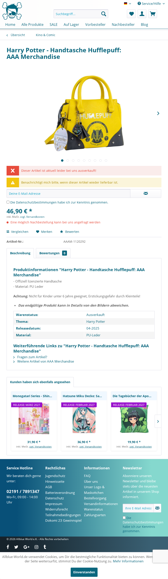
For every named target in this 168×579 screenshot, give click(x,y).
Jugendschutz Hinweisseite (55, 479)
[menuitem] (81, 13)
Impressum (53, 504)
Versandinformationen (101, 504)
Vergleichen (19, 232)
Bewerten (71, 232)
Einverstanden (84, 572)
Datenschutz (54, 498)
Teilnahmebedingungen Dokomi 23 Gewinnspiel (63, 518)
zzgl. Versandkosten (32, 217)
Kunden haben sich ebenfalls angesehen (40, 382)
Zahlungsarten (95, 515)
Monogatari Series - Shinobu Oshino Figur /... (35, 396)
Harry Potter (95, 321)
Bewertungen (52, 253)
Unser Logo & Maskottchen (94, 490)
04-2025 (92, 328)
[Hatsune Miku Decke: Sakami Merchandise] (84, 419)
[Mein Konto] (142, 13)
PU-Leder (93, 335)
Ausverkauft (95, 314)
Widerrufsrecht (56, 509)
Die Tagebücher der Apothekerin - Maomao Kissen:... (135, 396)
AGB (48, 487)
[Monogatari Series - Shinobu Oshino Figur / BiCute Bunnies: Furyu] (34, 419)
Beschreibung (20, 253)
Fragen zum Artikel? (31, 357)
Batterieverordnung (60, 492)
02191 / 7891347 (23, 491)
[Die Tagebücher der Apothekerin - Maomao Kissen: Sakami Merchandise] (134, 419)
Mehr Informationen (128, 561)
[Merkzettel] (131, 13)
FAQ (87, 476)
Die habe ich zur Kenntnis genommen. (59, 202)
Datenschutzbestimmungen (36, 202)
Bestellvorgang (95, 498)
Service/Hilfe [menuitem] (151, 3)
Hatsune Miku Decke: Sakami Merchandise (85, 396)
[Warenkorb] (152, 13)
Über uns (91, 481)
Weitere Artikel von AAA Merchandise (45, 361)
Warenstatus (93, 509)
